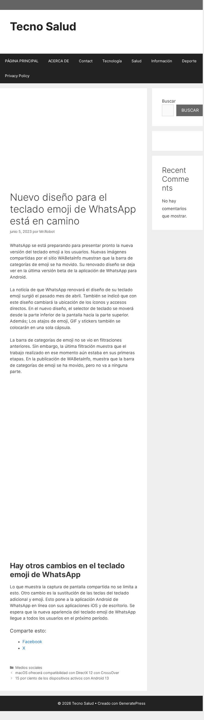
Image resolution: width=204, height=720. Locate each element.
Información (161, 61)
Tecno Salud (43, 26)
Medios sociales (28, 667)
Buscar (169, 101)
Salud (136, 61)
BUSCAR (190, 110)
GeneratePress (132, 703)
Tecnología (112, 61)
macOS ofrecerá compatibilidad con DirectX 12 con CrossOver (67, 673)
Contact (85, 61)
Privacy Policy (17, 75)
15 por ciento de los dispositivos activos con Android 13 (62, 678)
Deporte (189, 61)
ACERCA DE (58, 61)
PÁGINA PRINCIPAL (21, 61)
